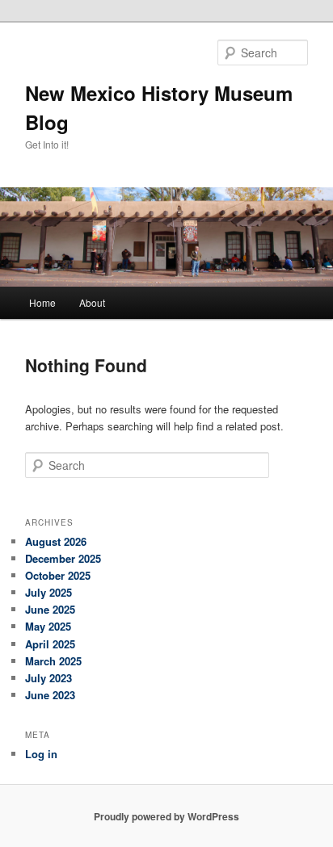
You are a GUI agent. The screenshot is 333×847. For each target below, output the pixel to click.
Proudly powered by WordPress (166, 816)
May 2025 (48, 626)
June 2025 (50, 609)
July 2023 (48, 678)
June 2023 (50, 694)
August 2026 (55, 541)
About (92, 302)
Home (42, 302)
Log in (41, 753)
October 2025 (58, 575)
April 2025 (50, 644)
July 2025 (48, 592)
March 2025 (53, 661)
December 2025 (63, 558)
